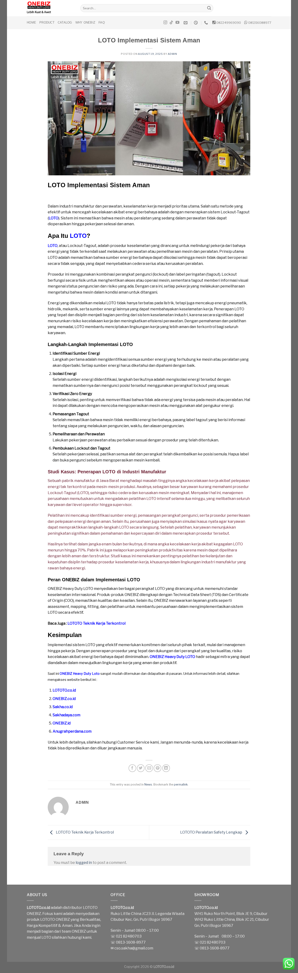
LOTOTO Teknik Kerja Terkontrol (96, 623)
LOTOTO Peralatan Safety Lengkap (211, 832)
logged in (84, 862)
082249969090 (228, 22)
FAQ (101, 22)
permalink (181, 784)
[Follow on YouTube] (177, 23)
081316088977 (259, 22)
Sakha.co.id (63, 707)
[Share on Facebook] (132, 768)
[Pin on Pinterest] (157, 768)
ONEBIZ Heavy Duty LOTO (172, 656)
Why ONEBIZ (85, 22)
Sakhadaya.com (66, 715)
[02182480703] (206, 22)
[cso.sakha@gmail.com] (186, 22)
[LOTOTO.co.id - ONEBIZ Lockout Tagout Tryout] (50, 8)
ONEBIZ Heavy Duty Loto (80, 674)
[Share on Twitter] (141, 768)
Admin (172, 53)
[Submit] (209, 8)
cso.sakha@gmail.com (133, 948)
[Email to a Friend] (149, 768)
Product (46, 22)
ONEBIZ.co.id (64, 698)
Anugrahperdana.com (72, 731)
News (148, 784)
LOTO (53, 218)
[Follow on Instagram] (165, 23)
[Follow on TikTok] (171, 23)
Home (31, 22)
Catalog (65, 22)
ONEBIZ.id (62, 723)
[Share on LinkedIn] (166, 768)
